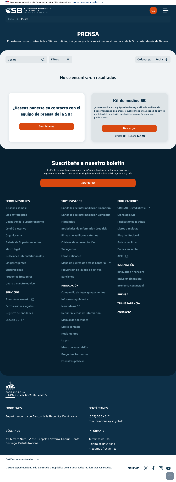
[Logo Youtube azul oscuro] (168, 468)
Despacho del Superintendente (25, 222)
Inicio (11, 19)
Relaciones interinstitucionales (25, 256)
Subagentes (68, 249)
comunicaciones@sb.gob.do (106, 421)
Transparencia (128, 303)
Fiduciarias (68, 222)
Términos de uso (99, 439)
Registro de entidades (19, 313)
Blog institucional (128, 235)
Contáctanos (46, 126)
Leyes (65, 340)
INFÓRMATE (96, 431)
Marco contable (70, 327)
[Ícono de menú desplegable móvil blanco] (165, 10)
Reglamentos (69, 333)
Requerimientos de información (81, 313)
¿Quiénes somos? (16, 208)
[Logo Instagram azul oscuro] (161, 468)
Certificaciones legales (20, 306)
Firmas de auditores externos (79, 235)
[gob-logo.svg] (26, 389)
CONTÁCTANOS (98, 408)
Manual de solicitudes (74, 320)
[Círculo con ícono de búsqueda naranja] (153, 10)
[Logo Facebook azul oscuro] (153, 468)
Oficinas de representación (78, 242)
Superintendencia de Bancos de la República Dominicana (45, 467)
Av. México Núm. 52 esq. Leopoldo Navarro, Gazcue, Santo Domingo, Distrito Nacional (42, 441)
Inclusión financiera (129, 279)
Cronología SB (126, 215)
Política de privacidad (102, 444)
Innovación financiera (130, 272)
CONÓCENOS (14, 408)
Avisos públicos (127, 242)
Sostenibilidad (14, 270)
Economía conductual (130, 285)
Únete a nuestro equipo (20, 283)
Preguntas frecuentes (19, 276)
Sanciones (67, 276)
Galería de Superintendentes (23, 242)
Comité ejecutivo (16, 228)
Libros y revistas (127, 228)
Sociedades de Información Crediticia (84, 228)
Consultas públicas (72, 361)
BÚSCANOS (13, 431)
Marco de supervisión (74, 347)
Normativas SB (70, 306)
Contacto (124, 312)
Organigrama (14, 235)
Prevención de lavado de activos (81, 270)
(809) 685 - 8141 (99, 416)
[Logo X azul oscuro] (146, 468)
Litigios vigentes (16, 263)
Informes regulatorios (75, 299)
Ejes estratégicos (16, 215)
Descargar (129, 128)
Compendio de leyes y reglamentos (83, 292)
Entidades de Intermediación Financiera (86, 208)
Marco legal (13, 249)
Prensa (24, 19)
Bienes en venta (127, 249)
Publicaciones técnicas (131, 222)
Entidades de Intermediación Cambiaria (85, 215)
